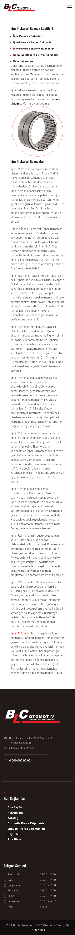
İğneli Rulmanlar (21, 633)
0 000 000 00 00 (20, 760)
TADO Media (37, 929)
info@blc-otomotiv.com (22, 747)
